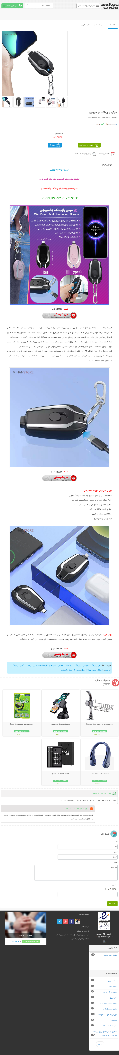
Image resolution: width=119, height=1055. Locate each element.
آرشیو (107, 684)
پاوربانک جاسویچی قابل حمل (92, 670)
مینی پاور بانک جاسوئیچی (69, 670)
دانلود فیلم (113, 986)
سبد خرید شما (12, 6)
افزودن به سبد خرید (86, 145)
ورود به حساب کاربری (31, 941)
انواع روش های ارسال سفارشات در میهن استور (72, 935)
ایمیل (116, 852)
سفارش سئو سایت (110, 955)
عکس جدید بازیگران (110, 1009)
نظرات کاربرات (84, 25)
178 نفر (52, 145)
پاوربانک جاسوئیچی (40, 665)
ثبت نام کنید (15, 941)
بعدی (100, 1044)
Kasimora (113, 1020)
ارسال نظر (112, 903)
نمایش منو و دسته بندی (86, 6)
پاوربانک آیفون (25, 665)
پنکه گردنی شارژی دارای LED (99, 773)
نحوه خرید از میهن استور (80, 939)
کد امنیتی (115, 885)
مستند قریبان (112, 981)
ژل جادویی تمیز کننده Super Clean (21, 724)
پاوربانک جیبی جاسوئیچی (58, 665)
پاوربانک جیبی (75, 665)
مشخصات (113, 25)
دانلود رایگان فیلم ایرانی (108, 1003)
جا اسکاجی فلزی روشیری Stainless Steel (99, 724)
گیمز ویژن (113, 998)
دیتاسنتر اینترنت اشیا (109, 1026)
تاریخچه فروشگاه (83, 931)
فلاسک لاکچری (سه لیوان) (60, 773)
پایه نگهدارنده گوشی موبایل (61, 724)
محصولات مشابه (99, 25)
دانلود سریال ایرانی (110, 992)
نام (117, 841)
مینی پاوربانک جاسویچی (91, 665)
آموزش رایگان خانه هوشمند (107, 1015)
